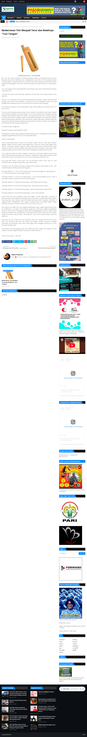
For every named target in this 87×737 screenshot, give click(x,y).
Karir (60, 648)
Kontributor (22, 1)
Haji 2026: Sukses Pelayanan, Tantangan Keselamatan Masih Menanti (18, 709)
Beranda (4, 26)
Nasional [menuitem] (27, 18)
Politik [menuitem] (44, 18)
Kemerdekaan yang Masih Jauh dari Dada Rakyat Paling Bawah (47, 700)
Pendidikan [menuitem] (35, 18)
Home (3, 1)
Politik (60, 641)
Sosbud (61, 644)
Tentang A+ (9, 1)
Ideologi (75, 639)
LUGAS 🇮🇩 (75, 648)
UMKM (60, 646)
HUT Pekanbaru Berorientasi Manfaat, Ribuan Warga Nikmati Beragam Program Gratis (19, 726)
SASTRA (61, 652)
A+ (10, 734)
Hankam (75, 644)
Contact (15, 1)
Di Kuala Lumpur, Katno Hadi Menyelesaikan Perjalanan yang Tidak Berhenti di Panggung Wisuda (47, 709)
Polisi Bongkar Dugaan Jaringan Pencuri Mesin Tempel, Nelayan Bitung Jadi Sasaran (19, 717)
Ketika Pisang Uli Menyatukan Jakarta (18, 701)
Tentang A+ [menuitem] (10, 18)
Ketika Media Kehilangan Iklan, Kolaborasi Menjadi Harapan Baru (47, 718)
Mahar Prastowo (7, 37)
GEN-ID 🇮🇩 (61, 650)
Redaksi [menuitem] (19, 18)
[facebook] (75, 1)
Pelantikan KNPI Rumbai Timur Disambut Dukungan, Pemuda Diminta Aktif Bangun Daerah (18, 693)
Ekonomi (75, 641)
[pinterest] (84, 1)
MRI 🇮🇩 (74, 650)
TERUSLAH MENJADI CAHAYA (23, 21)
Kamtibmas (75, 646)
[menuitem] (4, 18)
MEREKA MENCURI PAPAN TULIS (46, 725)
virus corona (10, 26)
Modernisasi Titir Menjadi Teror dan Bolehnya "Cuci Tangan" (9, 282)
